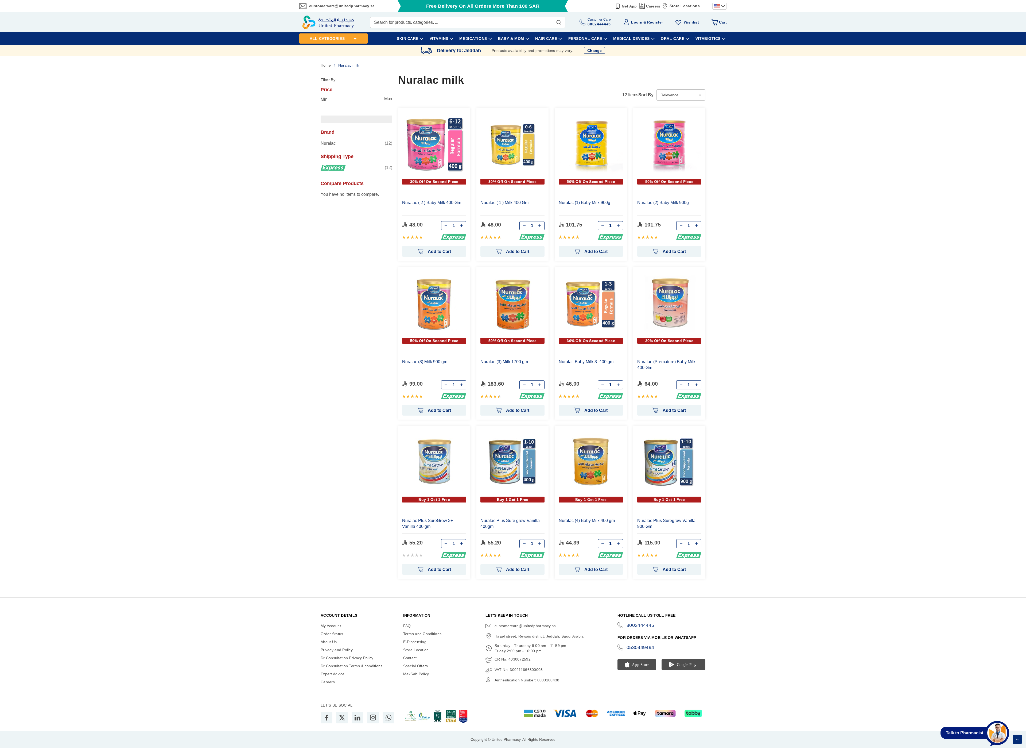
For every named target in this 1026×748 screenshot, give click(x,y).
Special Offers (415, 666)
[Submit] (558, 21)
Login (636, 22)
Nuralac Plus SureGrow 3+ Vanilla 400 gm (427, 523)
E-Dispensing (414, 642)
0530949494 (640, 647)
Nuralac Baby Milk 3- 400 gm (586, 361)
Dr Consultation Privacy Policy (347, 658)
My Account (331, 626)
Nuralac (356, 143)
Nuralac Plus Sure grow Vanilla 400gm (510, 523)
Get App (629, 6)
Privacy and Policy (337, 650)
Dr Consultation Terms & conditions (352, 666)
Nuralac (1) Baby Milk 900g (584, 202)
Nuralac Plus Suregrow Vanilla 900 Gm (666, 523)
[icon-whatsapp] (388, 717)
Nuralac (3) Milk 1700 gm (504, 361)
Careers (653, 6)
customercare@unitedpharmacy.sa (342, 6)
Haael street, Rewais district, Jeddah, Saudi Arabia (539, 636)
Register (655, 22)
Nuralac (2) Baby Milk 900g (663, 202)
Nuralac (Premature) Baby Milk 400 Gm (666, 364)
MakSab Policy (416, 674)
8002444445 (640, 625)
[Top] (1017, 739)
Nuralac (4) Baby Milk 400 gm (587, 520)
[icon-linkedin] (357, 717)
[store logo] (328, 22)
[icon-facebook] (326, 717)
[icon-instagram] (373, 717)
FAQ (407, 626)
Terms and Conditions (422, 634)
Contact (410, 658)
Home (326, 65)
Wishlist (691, 22)
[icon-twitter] (342, 717)
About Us (329, 642)
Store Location (416, 650)
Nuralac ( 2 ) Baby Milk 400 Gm (431, 202)
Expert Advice (333, 674)
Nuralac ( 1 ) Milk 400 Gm (504, 202)
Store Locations (685, 6)
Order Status (332, 634)
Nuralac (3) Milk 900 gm (424, 361)
